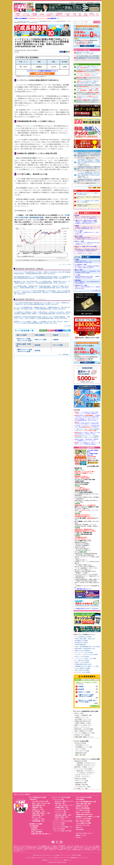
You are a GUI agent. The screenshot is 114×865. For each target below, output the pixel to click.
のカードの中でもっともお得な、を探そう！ (87, 74)
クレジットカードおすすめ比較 (84, 652)
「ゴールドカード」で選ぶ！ (60, 811)
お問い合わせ (36, 855)
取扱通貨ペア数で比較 (81, 784)
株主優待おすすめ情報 (81, 640)
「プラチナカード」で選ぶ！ (60, 813)
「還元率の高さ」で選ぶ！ (60, 803)
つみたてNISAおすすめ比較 (83, 797)
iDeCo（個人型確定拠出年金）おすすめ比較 (87, 646)
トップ (15, 21)
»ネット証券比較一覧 (79, 253)
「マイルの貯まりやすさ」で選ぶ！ (62, 809)
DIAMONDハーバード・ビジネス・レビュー (52, 860)
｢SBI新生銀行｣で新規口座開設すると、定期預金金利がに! (87, 85)
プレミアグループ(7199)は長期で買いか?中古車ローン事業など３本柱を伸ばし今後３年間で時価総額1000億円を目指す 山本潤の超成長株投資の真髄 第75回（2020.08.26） (42, 272)
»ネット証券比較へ (64, 354)
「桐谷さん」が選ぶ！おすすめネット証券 (40, 803)
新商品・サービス (81, 835)
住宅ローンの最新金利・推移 (83, 715)
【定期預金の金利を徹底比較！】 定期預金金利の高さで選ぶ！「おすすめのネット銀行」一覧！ (89, 181)
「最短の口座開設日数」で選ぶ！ (38, 805)
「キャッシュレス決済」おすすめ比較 (85, 658)
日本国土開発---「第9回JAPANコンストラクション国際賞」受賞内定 (87, 205)
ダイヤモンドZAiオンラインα (84, 833)
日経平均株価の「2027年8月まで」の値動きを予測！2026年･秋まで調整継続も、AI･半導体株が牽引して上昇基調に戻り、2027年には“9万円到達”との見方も (89, 161)
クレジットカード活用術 (59, 823)
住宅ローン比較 (78, 713)
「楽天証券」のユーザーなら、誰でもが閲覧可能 (87, 89)
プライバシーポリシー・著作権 (67, 855)
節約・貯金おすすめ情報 (82, 670)
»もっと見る (67, 326)
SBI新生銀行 (87, 282)
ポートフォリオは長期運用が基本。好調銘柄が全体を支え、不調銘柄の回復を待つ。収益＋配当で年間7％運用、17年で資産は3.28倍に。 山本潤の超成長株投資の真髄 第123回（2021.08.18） (42, 308)
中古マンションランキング (81, 727)
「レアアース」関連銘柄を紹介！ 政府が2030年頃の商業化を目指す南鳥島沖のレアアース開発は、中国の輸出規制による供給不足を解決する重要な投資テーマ (89, 174)
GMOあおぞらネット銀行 (87, 287)
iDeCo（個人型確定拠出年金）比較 (86, 801)
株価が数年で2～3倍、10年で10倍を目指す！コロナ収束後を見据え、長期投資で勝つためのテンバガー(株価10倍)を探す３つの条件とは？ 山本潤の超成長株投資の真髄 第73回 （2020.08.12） (42, 282)
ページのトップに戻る (65, 264)
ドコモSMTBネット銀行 (87, 266)
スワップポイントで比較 (82, 751)
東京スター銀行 (87, 271)
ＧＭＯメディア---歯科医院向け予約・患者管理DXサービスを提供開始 (87, 201)
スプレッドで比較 (80, 749)
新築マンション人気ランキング (83, 725)
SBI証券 (55, 335)
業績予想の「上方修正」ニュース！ (84, 767)
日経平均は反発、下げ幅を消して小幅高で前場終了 (87, 197)
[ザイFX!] (97, 14)
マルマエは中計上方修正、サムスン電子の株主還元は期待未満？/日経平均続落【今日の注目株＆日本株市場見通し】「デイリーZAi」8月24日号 (87, 57)
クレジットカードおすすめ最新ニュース (62, 827)
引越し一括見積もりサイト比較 (83, 731)
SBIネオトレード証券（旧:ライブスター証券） (87, 248)
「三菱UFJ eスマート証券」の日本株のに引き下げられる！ (87, 70)
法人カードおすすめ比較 (82, 656)
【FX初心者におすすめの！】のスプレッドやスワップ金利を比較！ (87, 97)
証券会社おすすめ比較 (80, 761)
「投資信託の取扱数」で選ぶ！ (38, 815)
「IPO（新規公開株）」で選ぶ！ (38, 811)
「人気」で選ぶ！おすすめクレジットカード (64, 805)
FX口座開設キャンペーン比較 (83, 747)
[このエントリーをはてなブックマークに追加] (67, 52)
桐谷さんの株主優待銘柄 (36, 831)
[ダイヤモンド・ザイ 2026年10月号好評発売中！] (30, 11)
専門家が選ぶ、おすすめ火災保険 (83, 729)
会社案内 (57, 855)
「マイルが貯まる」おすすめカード (85, 773)
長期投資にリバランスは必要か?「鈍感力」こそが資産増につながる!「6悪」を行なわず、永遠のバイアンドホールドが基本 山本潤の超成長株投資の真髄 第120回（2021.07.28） (42, 322)
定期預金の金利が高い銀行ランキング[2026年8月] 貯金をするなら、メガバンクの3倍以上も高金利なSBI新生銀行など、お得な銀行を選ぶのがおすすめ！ (89, 154)
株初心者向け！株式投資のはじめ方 (85, 648)
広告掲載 (78, 855)
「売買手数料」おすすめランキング (85, 763)
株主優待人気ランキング (36, 829)
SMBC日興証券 (40, 335)
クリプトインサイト (83, 857)
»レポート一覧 (85, 208)
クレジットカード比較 (58, 799)
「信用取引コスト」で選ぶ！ (37, 809)
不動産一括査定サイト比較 (82, 723)
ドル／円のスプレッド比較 (82, 786)
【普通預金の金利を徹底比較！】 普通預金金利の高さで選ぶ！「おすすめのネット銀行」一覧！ (89, 168)
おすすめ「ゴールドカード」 (83, 775)
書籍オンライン (68, 860)
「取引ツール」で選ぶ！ (36, 817)
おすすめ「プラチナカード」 (83, 776)
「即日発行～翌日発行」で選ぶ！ (61, 817)
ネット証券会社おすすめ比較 (83, 636)
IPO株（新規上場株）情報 (83, 803)
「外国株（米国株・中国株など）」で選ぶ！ (41, 813)
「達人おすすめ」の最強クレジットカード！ (64, 801)
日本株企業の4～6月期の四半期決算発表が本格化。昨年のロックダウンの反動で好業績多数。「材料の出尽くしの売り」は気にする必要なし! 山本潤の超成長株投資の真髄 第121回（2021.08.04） (42, 317)
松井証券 (37, 345)
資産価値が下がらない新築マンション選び (87, 666)
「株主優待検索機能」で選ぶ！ (38, 821)
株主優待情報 (34, 828)
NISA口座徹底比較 (80, 644)
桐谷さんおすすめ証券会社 (82, 650)
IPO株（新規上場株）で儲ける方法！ (85, 638)
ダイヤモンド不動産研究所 (70, 857)
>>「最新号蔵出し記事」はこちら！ (83, 589)
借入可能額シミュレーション (83, 719)
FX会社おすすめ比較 (80, 778)
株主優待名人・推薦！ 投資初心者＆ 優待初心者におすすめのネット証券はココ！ (87, 100)
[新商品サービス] (92, 14)
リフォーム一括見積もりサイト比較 (84, 733)
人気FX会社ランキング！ (82, 745)
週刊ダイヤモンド (59, 857)
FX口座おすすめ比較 (80, 743)
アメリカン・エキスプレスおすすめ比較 (86, 654)
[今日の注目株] (85, 14)
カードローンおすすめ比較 (82, 672)
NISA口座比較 (80, 799)
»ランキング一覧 (94, 208)
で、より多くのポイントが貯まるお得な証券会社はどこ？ (87, 78)
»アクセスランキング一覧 (94, 185)
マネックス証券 (58, 345)
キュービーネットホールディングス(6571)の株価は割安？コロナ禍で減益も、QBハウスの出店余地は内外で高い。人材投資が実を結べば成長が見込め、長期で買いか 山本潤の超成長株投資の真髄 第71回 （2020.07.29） (42, 292)
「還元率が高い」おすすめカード (84, 771)
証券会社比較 (33, 799)
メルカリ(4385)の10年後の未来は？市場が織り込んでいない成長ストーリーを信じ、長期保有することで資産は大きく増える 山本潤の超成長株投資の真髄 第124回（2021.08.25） (42, 303)
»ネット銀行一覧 (96, 290)
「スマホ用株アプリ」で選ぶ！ (38, 819)
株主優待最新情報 (34, 826)
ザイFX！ (78, 837)
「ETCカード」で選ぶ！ (59, 819)
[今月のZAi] (79, 14)
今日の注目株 (79, 829)
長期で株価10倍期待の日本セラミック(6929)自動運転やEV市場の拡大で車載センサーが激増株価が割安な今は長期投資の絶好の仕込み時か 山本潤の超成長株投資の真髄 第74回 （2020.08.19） (42, 277)
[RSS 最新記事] (69, 52)
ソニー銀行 (87, 276)
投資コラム (79, 827)
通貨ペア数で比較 (80, 755)
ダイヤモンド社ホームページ (47, 855)
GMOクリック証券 (40, 339)
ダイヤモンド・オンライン (47, 857)
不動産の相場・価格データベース (83, 737)
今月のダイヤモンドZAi (82, 825)
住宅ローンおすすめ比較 (82, 662)
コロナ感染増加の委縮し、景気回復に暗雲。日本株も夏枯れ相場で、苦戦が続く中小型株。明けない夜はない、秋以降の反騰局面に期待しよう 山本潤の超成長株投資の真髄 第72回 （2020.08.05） (42, 286)
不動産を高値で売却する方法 (83, 664)
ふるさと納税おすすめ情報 (82, 668)
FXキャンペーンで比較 (81, 780)
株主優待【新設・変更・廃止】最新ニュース (41, 833)
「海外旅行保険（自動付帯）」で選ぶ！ (63, 815)
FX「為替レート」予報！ (81, 788)
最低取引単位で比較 (81, 753)
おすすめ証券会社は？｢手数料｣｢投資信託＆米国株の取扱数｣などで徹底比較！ (87, 82)
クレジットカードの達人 (59, 825)
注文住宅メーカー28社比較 (82, 735)
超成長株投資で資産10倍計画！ (24, 21)
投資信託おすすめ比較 (81, 642)
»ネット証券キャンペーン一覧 (92, 253)
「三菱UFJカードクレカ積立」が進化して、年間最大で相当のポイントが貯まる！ (87, 67)
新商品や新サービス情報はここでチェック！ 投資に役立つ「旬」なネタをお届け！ (87, 53)
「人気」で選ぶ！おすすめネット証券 (39, 801)
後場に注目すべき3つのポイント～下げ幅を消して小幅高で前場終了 (87, 193)
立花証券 (55, 339)
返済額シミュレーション (82, 717)
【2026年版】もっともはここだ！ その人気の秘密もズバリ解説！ (87, 93)
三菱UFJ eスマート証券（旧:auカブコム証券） (87, 222)
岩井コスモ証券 (22, 335)
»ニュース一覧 (77, 208)
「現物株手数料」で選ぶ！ (37, 807)
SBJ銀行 (87, 261)
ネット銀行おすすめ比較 (82, 660)
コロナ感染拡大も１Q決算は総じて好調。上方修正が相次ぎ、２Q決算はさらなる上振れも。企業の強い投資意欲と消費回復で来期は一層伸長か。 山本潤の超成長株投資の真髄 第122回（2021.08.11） (42, 312)
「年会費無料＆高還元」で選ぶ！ (61, 807)
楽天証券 (37, 350)
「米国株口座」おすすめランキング (85, 765)
